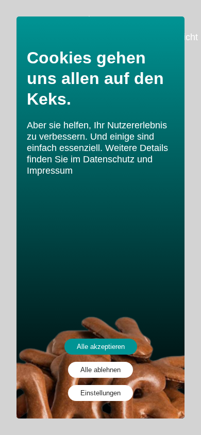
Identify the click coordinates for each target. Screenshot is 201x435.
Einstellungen (100, 393)
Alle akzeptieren (101, 346)
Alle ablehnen (100, 370)
